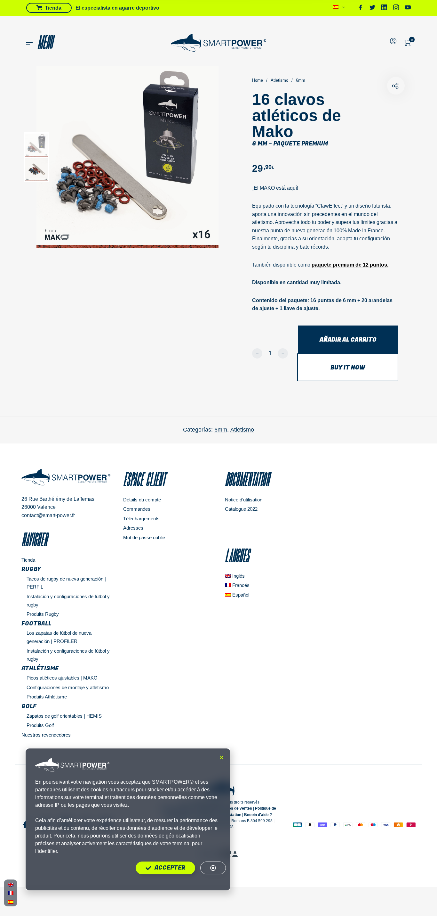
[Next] (200, 157)
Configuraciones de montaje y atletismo (68, 687)
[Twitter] (372, 8)
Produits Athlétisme (47, 696)
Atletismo (279, 80)
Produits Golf (40, 725)
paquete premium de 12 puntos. (350, 265)
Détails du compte (142, 499)
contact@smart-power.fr (48, 515)
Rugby (31, 569)
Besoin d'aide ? (258, 815)
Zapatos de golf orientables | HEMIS (64, 716)
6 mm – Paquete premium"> (396, 86)
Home (257, 80)
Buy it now (347, 367)
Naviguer (34, 539)
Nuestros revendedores (46, 735)
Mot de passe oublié (144, 537)
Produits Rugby (43, 614)
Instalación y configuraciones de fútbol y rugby (68, 655)
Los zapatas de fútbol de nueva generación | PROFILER (59, 637)
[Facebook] (360, 8)
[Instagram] (396, 8)
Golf (28, 706)
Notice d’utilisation (243, 499)
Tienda (28, 560)
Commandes (136, 509)
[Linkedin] (384, 8)
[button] (221, 757)
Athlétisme (40, 668)
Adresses (133, 528)
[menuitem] (339, 8)
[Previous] (65, 157)
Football (36, 623)
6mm (300, 80)
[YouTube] (408, 8)
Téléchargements (141, 518)
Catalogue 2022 (241, 509)
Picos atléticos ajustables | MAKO (62, 678)
